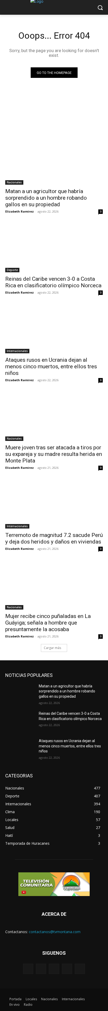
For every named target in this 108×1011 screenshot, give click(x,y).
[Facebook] (41, 969)
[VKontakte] (80, 969)
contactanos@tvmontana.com (54, 931)
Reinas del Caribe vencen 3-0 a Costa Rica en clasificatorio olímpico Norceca (53, 282)
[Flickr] (54, 969)
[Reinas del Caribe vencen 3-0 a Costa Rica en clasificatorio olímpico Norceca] (54, 247)
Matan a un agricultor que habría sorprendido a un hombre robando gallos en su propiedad (46, 198)
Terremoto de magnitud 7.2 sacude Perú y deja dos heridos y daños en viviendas (54, 538)
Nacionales (14, 182)
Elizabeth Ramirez (19, 211)
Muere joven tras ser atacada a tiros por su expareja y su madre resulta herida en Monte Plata (53, 454)
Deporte (12, 270)
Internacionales (17, 351)
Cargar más (52, 648)
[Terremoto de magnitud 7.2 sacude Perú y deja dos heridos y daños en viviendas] (54, 504)
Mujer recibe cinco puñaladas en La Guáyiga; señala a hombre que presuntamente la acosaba (48, 622)
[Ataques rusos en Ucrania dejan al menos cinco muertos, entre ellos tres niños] (54, 328)
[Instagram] (67, 969)
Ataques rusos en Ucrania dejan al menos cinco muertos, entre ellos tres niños (51, 366)
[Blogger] (28, 969)
